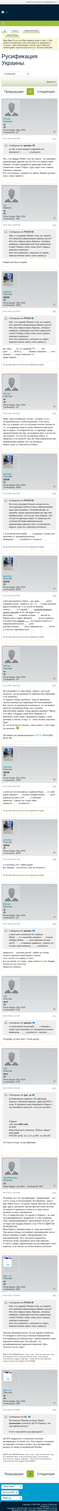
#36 (54, 596)
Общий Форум (12, 35)
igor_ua (7, 1276)
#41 (54, 1016)
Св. (5, 205)
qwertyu (7, 292)
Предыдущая (13, 91)
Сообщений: (9, 132)
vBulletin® (53, 1506)
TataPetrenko (10, 1177)
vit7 (5, 996)
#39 (54, 860)
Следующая (46, 91)
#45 (54, 1410)
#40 (54, 924)
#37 (54, 686)
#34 (54, 414)
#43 (54, 1193)
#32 (54, 225)
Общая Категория (31, 30)
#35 (54, 494)
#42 (54, 1088)
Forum (14, 30)
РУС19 (6, 119)
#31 (54, 139)
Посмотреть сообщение (34, 145)
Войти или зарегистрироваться (41, 2)
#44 (54, 1296)
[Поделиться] (54, 131)
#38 (54, 787)
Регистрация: (9, 130)
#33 (54, 312)
